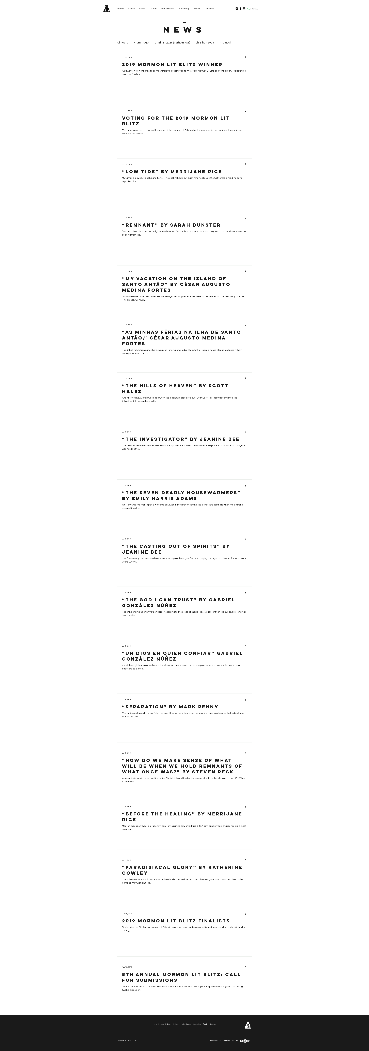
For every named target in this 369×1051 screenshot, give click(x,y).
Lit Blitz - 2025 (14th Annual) (213, 42)
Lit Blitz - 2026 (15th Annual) (172, 42)
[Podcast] (237, 8)
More (240, 42)
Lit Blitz (176, 1024)
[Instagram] (244, 8)
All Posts (122, 42)
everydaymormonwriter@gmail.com (224, 1040)
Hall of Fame (186, 1024)
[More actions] (246, 57)
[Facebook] (240, 8)
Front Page (141, 42)
